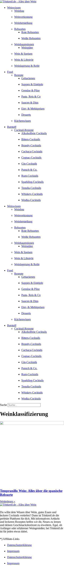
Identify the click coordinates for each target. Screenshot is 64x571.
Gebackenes (28, 78)
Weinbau (19, 10)
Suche (3, 404)
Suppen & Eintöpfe (32, 84)
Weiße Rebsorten (31, 38)
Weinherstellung (23, 22)
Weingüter (27, 47)
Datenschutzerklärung (19, 545)
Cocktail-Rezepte (24, 130)
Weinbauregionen (24, 44)
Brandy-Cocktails (31, 145)
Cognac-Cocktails (31, 157)
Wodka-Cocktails (31, 200)
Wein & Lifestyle (23, 59)
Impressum (13, 551)
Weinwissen (14, 7)
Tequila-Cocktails (31, 187)
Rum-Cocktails (29, 175)
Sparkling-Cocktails (32, 181)
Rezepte (18, 75)
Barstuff (11, 126)
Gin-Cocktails (29, 163)
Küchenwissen (22, 120)
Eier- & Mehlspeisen (32, 108)
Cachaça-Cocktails (31, 151)
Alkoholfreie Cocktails (34, 133)
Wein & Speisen (23, 53)
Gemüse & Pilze (30, 90)
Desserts (26, 114)
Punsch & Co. (29, 169)
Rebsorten (20, 29)
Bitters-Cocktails (30, 139)
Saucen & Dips (29, 102)
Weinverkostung (23, 16)
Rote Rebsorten (30, 32)
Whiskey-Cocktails (32, 194)
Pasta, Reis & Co (31, 96)
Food (10, 71)
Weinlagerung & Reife (26, 65)
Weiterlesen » (7, 501)
